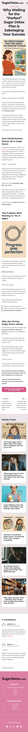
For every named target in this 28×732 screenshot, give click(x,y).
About (15, 690)
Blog (15, 694)
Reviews (15, 692)
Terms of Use (15, 709)
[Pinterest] (21, 726)
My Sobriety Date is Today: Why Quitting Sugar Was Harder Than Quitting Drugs (13, 569)
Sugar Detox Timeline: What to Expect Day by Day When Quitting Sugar (7, 404)
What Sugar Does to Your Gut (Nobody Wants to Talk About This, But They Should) (14, 476)
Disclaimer (15, 706)
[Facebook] (7, 726)
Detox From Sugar (14, 6)
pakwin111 (10, 624)
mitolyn (9, 644)
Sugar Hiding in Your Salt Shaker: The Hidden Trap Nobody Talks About (13, 506)
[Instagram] (14, 726)
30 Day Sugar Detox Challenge (15, 687)
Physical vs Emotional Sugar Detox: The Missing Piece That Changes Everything (14, 537)
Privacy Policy (15, 704)
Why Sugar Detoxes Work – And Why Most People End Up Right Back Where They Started (14, 600)
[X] (10, 726)
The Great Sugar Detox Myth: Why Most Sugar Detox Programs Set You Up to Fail (21, 404)
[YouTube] (17, 726)
